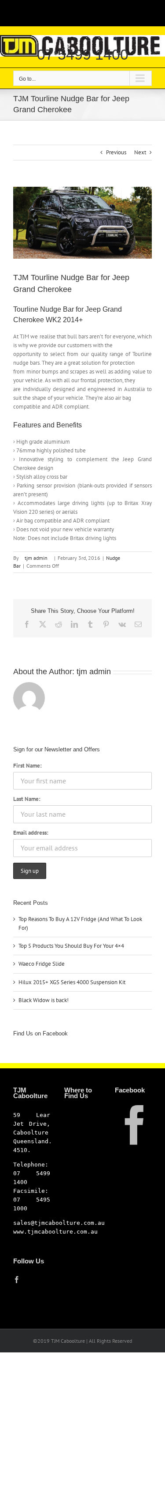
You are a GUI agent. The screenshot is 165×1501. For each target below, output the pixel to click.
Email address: (30, 832)
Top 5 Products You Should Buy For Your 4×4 (71, 946)
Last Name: (26, 799)
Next (140, 152)
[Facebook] (16, 1279)
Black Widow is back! (43, 1000)
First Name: (27, 765)
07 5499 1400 (82, 54)
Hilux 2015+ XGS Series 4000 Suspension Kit (71, 982)
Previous (116, 152)
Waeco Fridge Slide (41, 963)
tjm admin (36, 558)
